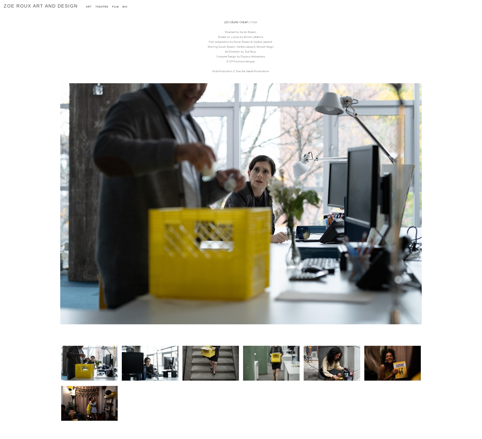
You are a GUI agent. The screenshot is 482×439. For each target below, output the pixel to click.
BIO (125, 6)
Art (89, 6)
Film (115, 6)
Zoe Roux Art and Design (41, 5)
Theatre (101, 6)
